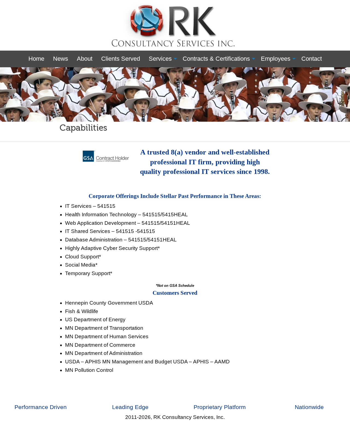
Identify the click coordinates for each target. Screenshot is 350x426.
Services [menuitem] (160, 58)
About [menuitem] (84, 58)
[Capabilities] (175, 94)
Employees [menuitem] (275, 58)
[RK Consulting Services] (175, 25)
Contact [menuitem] (311, 58)
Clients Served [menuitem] (120, 58)
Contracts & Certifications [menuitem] (216, 58)
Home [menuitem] (36, 58)
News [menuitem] (60, 58)
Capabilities (83, 127)
